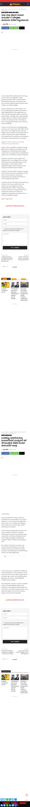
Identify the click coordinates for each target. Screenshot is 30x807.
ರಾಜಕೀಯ (10, 12)
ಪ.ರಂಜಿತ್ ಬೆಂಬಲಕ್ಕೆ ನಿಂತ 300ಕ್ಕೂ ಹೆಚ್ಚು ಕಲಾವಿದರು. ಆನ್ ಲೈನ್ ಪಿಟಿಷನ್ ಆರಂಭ (12, 143)
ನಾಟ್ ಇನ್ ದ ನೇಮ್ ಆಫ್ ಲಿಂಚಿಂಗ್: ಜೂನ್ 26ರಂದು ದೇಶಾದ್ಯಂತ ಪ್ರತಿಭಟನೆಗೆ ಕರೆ (23, 258)
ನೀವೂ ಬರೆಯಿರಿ (22, 803)
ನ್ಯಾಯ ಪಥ (5, 279)
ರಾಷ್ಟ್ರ (14, 12)
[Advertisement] (15, 65)
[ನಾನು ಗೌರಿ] (7, 270)
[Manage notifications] (27, 801)
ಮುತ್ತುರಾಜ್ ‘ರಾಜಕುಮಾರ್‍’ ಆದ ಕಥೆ (4, 290)
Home (2, 9)
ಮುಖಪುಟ (6, 12)
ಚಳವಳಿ (6, 9)
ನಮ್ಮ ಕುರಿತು (14, 803)
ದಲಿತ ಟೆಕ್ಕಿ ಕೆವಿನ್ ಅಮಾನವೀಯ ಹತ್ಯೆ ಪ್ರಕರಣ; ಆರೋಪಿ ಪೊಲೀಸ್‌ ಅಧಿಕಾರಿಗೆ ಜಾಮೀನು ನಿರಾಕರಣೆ (15, 293)
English (6, 803)
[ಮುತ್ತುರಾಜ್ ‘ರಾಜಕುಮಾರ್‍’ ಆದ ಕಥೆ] (5, 285)
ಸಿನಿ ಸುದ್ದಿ (17, 12)
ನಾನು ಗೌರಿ (5, 24)
